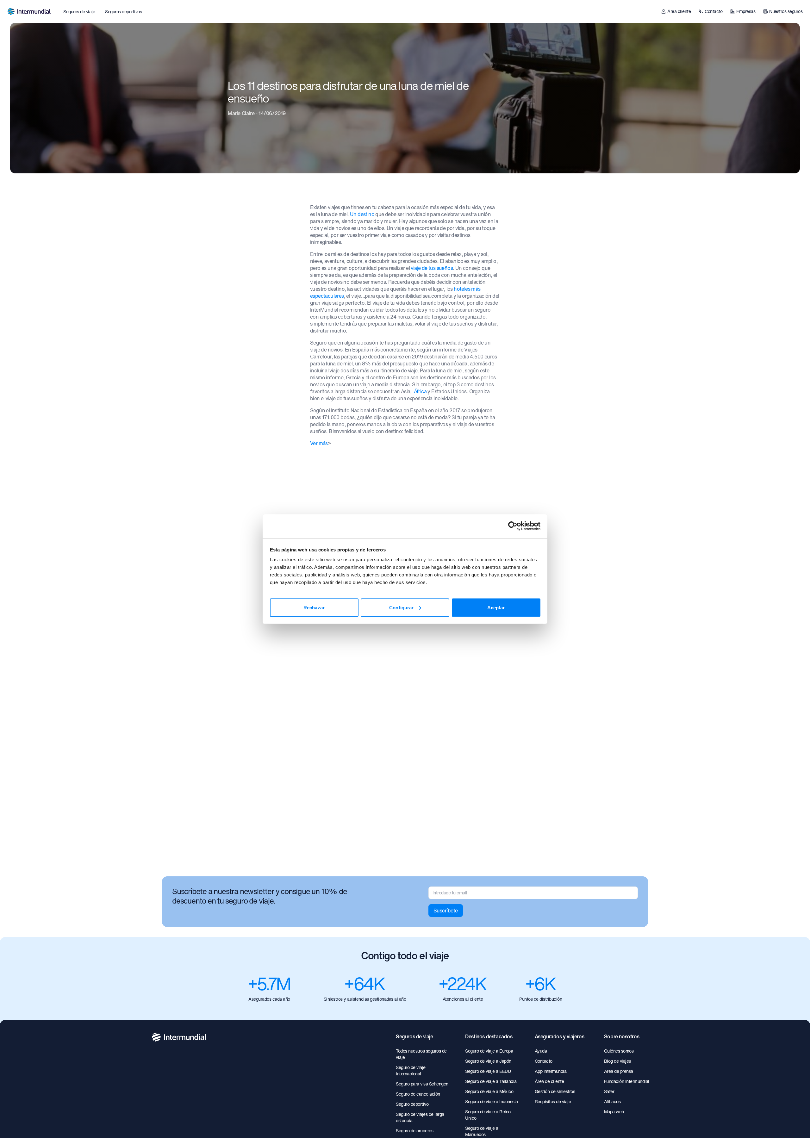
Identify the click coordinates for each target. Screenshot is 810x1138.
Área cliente (679, 11)
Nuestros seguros (785, 11)
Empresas (745, 11)
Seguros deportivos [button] (123, 11)
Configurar (401, 607)
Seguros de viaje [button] (79, 11)
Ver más (319, 443)
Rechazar (314, 607)
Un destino (362, 214)
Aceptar (496, 607)
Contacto (713, 11)
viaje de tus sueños (432, 268)
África (420, 391)
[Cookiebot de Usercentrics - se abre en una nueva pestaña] (512, 526)
